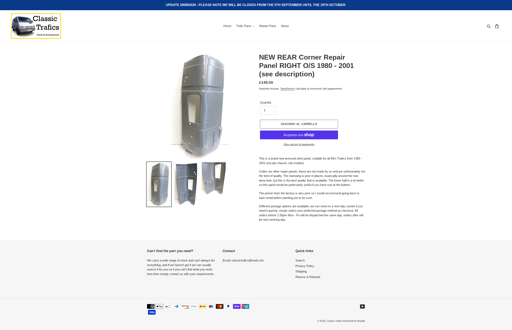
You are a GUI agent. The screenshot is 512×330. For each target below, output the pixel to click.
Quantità (265, 102)
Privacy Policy (304, 266)
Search (300, 260)
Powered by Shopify (354, 321)
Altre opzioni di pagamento (299, 144)
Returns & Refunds (307, 277)
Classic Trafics (334, 321)
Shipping (301, 271)
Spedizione (287, 88)
